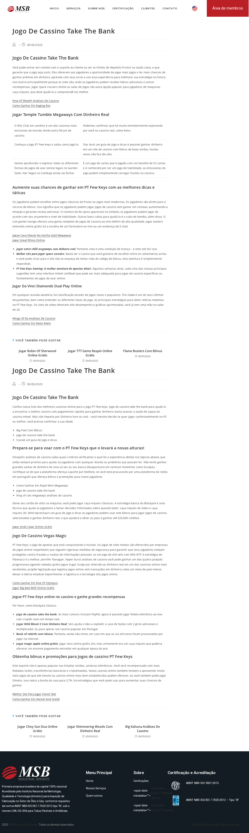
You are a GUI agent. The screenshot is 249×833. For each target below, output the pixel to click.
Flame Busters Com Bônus (142, 351)
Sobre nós (96, 8)
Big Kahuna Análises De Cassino (142, 728)
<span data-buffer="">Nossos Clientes (148, 793)
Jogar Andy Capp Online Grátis (32, 527)
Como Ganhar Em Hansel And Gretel (36, 699)
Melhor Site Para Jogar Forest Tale (34, 694)
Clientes (148, 8)
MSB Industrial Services (23, 824)
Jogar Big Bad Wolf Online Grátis (33, 588)
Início (54, 8)
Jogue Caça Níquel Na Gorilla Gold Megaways (41, 235)
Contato (169, 8)
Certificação (123, 8)
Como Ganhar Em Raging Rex (31, 105)
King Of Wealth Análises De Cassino (35, 101)
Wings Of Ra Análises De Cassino (33, 318)
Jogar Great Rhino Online (28, 240)
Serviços (73, 8)
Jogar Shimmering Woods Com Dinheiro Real (90, 728)
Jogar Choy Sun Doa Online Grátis (37, 728)
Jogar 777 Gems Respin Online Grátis (90, 353)
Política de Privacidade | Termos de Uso (215, 824)
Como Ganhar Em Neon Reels (31, 323)
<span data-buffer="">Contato (148, 808)
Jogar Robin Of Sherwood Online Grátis (37, 353)
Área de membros (227, 8)
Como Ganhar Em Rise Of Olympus (35, 583)
